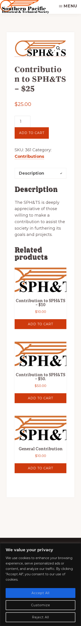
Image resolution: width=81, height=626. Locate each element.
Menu (70, 6)
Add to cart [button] (40, 324)
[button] (58, 48)
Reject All (40, 617)
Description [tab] (31, 173)
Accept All (41, 593)
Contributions (29, 156)
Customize (40, 605)
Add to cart (31, 133)
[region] (40, 584)
